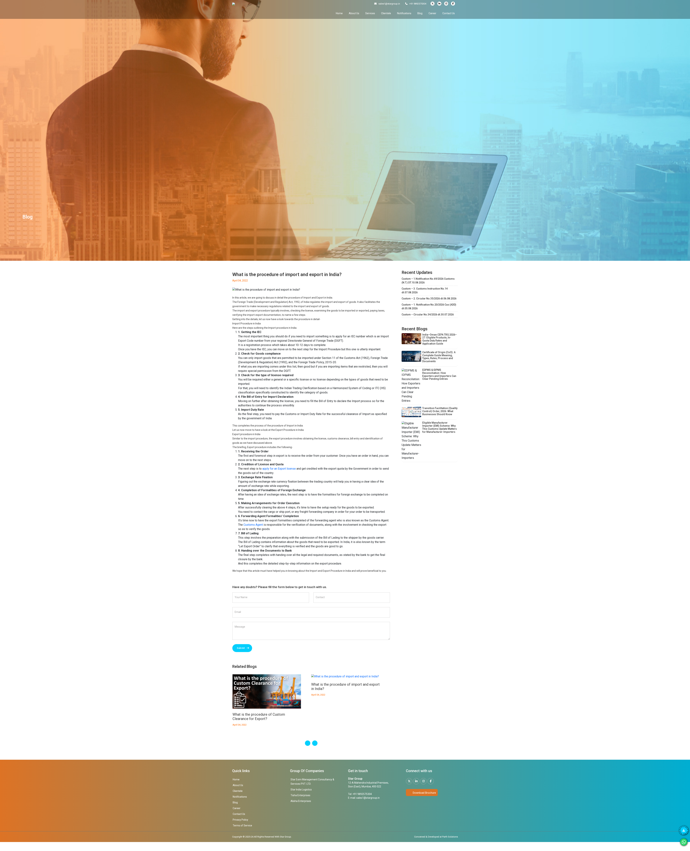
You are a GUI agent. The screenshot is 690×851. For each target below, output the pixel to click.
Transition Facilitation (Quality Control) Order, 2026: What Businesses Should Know (439, 411)
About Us (354, 13)
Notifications (404, 13)
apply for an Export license (279, 468)
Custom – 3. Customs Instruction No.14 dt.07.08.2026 (425, 290)
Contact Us (448, 13)
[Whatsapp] (683, 842)
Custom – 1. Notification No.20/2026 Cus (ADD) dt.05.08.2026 (429, 306)
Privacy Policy (240, 819)
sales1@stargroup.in (389, 3)
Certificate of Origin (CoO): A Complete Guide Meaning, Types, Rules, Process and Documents (439, 357)
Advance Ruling (323, 684)
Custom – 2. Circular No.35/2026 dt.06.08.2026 (429, 298)
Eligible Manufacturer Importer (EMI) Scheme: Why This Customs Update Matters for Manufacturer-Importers (439, 427)
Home (339, 13)
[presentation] (307, 743)
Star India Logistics (301, 789)
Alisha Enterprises (301, 801)
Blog (419, 13)
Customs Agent (253, 524)
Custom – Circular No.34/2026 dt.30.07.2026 (428, 314)
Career (432, 13)
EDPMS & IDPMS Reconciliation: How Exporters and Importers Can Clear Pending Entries (439, 374)
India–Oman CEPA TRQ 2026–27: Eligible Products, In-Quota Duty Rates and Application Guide (439, 339)
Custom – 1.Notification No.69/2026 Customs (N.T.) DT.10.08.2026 (428, 280)
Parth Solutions (450, 836)
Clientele (386, 13)
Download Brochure (424, 792)
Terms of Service (242, 825)
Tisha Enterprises (300, 795)
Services (370, 13)
